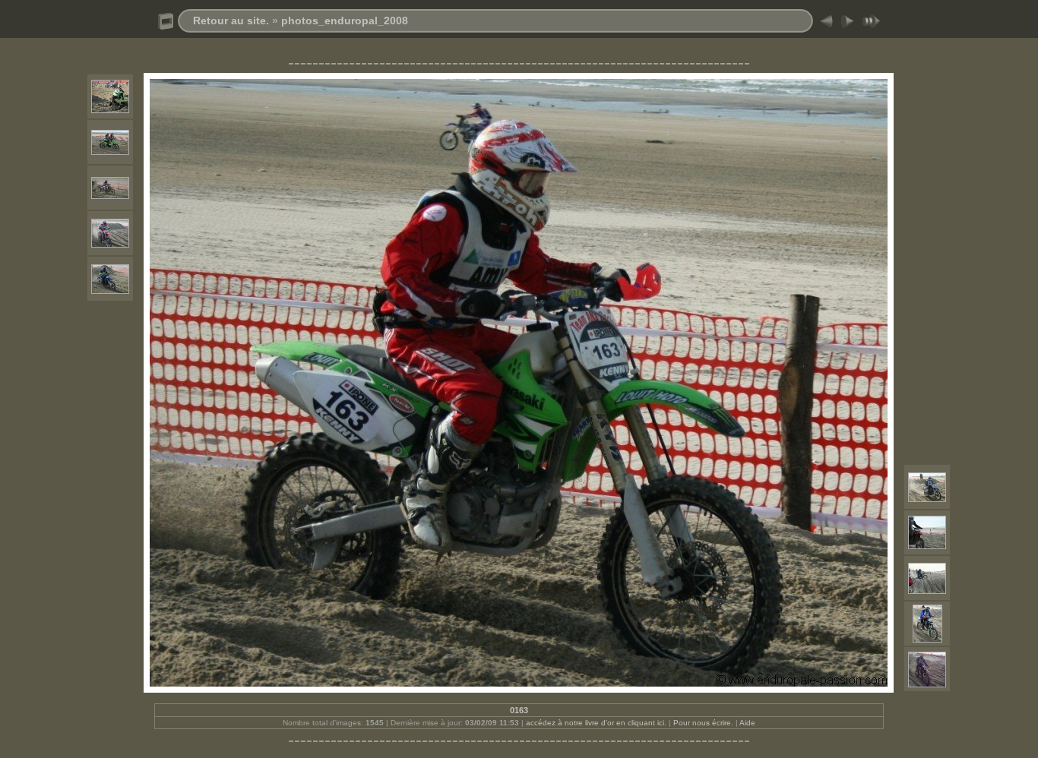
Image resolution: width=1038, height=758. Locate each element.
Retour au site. (231, 20)
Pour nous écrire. (703, 723)
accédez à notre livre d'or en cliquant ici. (596, 723)
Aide (747, 723)
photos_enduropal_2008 (344, 20)
